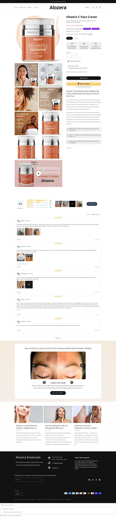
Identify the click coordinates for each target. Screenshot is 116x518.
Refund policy (25, 499)
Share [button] (69, 148)
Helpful (18, 239)
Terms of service (60, 499)
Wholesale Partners (34, 465)
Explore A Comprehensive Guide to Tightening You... (27, 426)
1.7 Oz (69, 38)
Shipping (68, 31)
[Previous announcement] (15, 1)
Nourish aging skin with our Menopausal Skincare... (56, 426)
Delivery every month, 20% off (12, 512)
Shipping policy (68, 499)
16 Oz (77, 38)
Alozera (19, 499)
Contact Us (55, 468)
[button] (93, 7)
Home (17, 462)
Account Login (25, 462)
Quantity (68, 52)
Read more (19, 309)
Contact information (41, 499)
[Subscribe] (41, 480)
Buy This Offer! (58, 393)
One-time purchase (8, 505)
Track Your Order (22, 465)
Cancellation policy (51, 499)
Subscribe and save (8, 509)
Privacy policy (33, 499)
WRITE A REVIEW (91, 203)
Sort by (88, 214)
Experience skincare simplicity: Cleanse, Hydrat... (86, 426)
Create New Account (36, 462)
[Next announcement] (101, 1)
